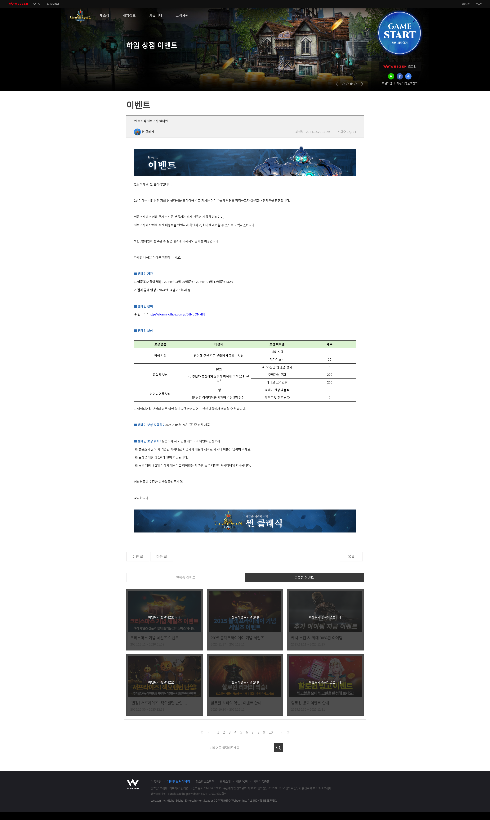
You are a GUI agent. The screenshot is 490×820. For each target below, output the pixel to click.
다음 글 (161, 556)
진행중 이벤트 (185, 577)
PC (38, 3)
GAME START (399, 33)
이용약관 (156, 781)
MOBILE (55, 3)
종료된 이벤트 (304, 577)
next (362, 84)
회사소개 (225, 781)
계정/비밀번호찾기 (407, 83)
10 (271, 732)
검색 (278, 747)
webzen (18, 4)
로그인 (479, 4)
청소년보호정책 (205, 781)
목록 (351, 556)
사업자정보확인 (218, 793)
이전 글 (137, 556)
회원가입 (466, 4)
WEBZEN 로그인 (400, 66)
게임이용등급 (261, 781)
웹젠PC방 (242, 781)
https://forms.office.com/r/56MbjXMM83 (177, 314)
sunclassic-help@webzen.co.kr (187, 793)
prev (337, 84)
